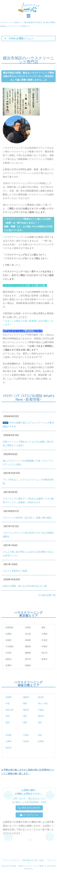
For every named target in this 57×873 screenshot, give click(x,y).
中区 (8, 703)
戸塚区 (41, 710)
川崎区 (9, 741)
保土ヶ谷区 (43, 703)
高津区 (9, 735)
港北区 (41, 697)
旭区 (40, 722)
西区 (25, 703)
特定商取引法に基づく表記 (33, 860)
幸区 (40, 735)
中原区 (26, 735)
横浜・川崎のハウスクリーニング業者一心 (30, 866)
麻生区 (9, 748)
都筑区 (26, 697)
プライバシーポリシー (10, 860)
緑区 (25, 722)
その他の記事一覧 (47, 595)
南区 (8, 722)
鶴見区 (26, 710)
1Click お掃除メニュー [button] (21, 38)
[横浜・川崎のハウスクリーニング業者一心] (28, 7)
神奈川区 (10, 710)
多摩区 (41, 741)
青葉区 (9, 697)
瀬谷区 (41, 716)
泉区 (25, 716)
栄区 (8, 716)
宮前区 (26, 741)
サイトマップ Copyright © (28, 863)
